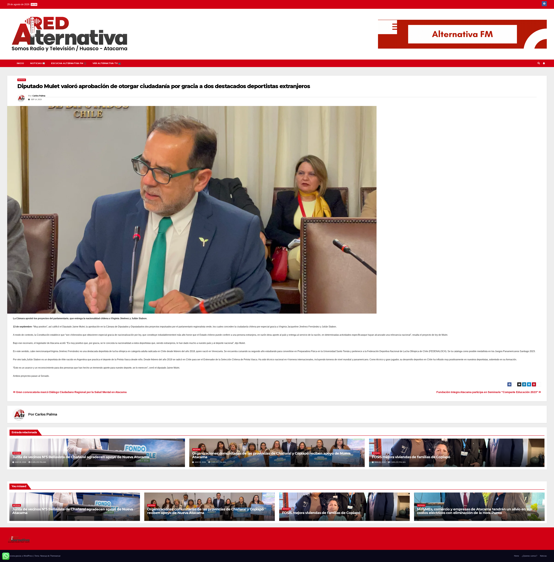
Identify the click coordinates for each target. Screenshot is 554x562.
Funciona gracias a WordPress (20, 556)
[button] (539, 63)
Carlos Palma (38, 95)
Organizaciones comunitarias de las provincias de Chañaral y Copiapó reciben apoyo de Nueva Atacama (271, 455)
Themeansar (55, 556)
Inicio (20, 63)
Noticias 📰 (37, 63)
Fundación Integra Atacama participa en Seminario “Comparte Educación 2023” (487, 392)
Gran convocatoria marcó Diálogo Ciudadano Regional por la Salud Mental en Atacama (71, 392)
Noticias (21, 80)
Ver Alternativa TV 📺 (107, 63)
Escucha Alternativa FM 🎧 (68, 63)
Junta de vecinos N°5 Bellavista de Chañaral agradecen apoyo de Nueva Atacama (80, 457)
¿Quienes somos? (529, 556)
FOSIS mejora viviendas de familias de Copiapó (411, 457)
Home (516, 556)
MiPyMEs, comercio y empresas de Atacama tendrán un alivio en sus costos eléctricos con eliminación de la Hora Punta (474, 511)
